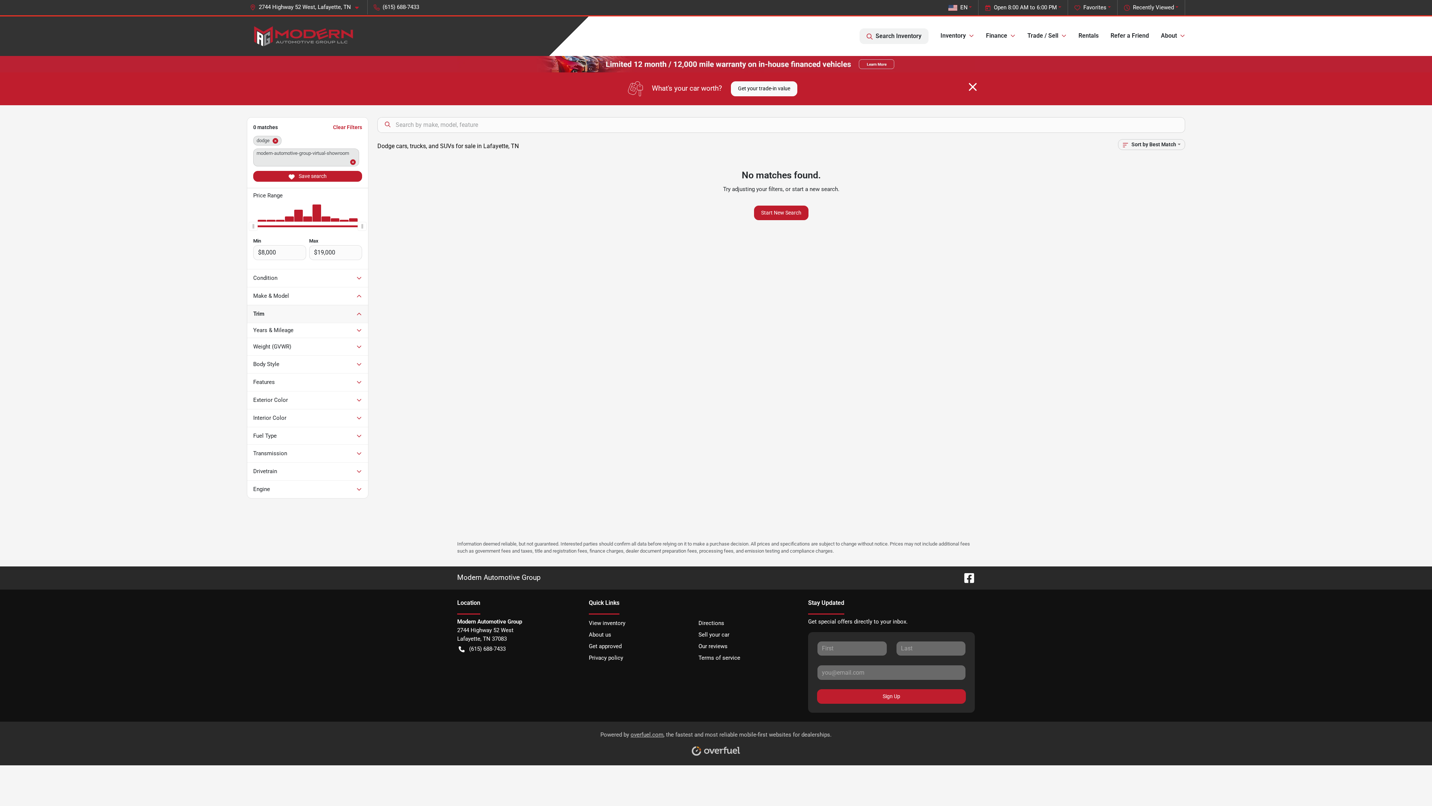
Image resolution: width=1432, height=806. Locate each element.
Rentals (1088, 35)
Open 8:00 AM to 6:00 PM (1025, 7)
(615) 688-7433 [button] (401, 7)
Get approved (605, 646)
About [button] (1169, 35)
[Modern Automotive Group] (302, 36)
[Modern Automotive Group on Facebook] (966, 577)
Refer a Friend (1130, 35)
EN (964, 7)
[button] (307, 7)
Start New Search (781, 213)
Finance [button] (996, 35)
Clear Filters (347, 127)
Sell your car (713, 634)
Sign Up (891, 696)
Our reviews (713, 646)
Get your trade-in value (764, 88)
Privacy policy (606, 658)
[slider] (253, 226)
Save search (312, 176)
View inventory (607, 623)
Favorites (1094, 7)
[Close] (973, 87)
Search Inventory (898, 36)
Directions (711, 623)
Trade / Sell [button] (1042, 35)
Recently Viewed (1153, 7)
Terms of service (719, 658)
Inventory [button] (953, 35)
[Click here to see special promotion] (716, 63)
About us (600, 634)
